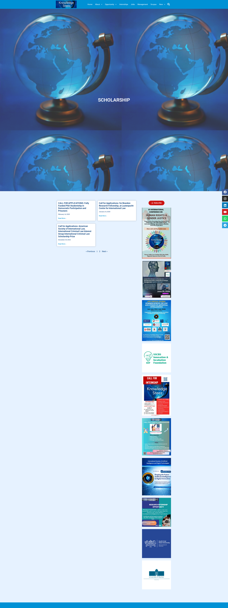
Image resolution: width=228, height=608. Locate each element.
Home (90, 4)
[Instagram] (225, 199)
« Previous (90, 251)
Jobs (133, 4)
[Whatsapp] (225, 219)
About (97, 4)
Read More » (62, 218)
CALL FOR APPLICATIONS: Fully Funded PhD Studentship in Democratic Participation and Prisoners (73, 207)
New (161, 4)
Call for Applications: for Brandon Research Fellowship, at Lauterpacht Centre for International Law (116, 205)
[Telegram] (225, 225)
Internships (123, 4)
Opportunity (109, 4)
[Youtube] (225, 212)
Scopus (154, 4)
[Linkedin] (225, 205)
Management (143, 4)
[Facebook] (225, 192)
